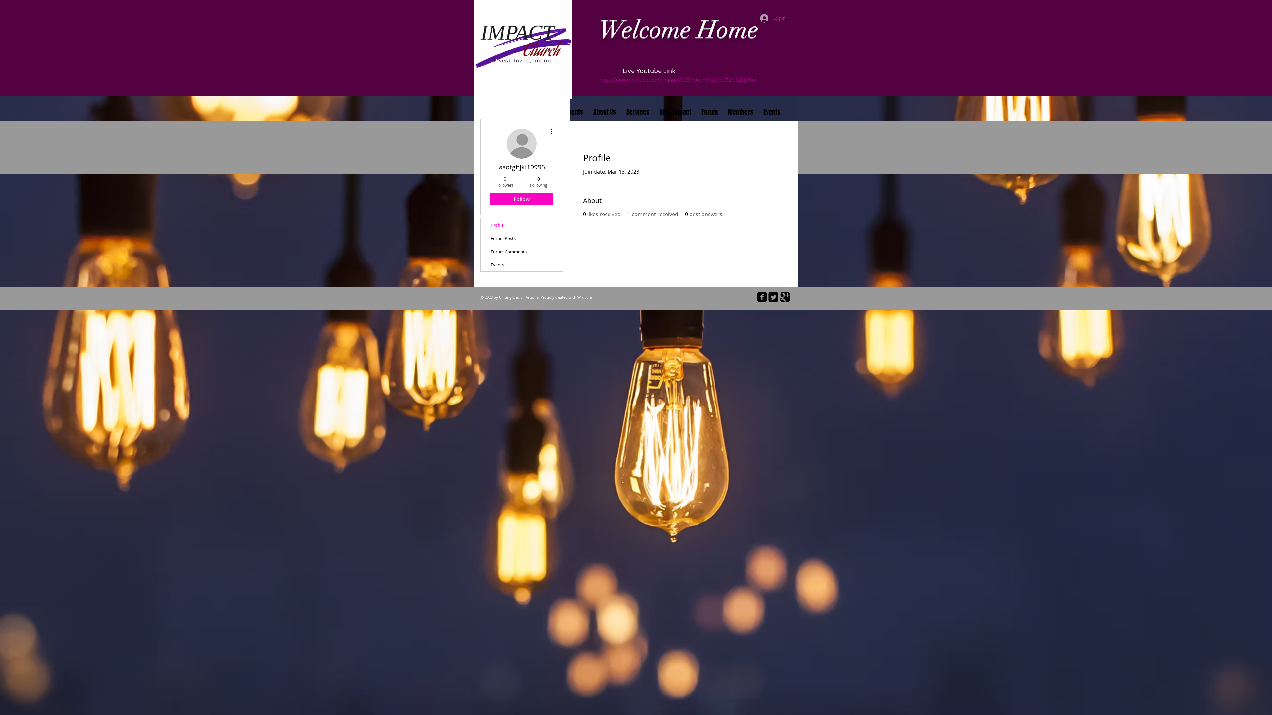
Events (497, 265)
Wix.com (584, 297)
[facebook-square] (762, 297)
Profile (497, 225)
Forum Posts (503, 238)
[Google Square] (785, 297)
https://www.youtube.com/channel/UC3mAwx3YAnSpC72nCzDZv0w (677, 79)
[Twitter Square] (773, 297)
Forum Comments (509, 252)
